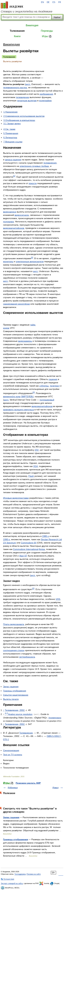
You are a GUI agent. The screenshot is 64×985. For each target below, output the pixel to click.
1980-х (45, 536)
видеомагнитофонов (13, 228)
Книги (17, 36)
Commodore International (25, 549)
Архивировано (54, 718)
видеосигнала (22, 215)
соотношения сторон (13, 650)
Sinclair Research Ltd (51, 539)
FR (59, 2)
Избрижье (13, 787)
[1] (14, 176)
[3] (34, 392)
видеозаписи (9, 212)
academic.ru (12, 5)
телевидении (22, 97)
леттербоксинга (27, 657)
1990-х (6, 539)
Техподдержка (20, 874)
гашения (53, 379)
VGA (35, 466)
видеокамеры (25, 341)
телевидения (50, 163)
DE (48, 2)
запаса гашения (13, 159)
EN (42, 2)
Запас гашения (10, 686)
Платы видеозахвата (13, 624)
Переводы (47, 31)
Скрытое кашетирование (15, 695)
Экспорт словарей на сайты (12, 883)
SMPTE (25, 396)
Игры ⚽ (47, 36)
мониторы (8, 261)
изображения (46, 94)
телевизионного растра (15, 87)
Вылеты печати (11, 699)
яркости (33, 183)
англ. (28, 84)
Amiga (42, 549)
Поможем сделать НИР (28, 783)
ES (54, 2)
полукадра (8, 221)
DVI (37, 450)
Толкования (17, 31)
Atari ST (23, 555)
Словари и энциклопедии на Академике (26, 11)
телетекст (55, 386)
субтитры (44, 386)
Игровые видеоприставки (16, 498)
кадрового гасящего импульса (18, 409)
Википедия (32, 25)
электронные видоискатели (30, 261)
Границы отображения (14, 691)
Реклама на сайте (34, 874)
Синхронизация (11, 750)
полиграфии (45, 100)
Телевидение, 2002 (15, 710)
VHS (58, 599)
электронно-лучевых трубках (34, 166)
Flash (31, 476)
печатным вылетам (27, 100)
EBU (31, 396)
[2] (32, 258)
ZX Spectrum (9, 542)
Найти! (57, 17)
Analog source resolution (20, 714)
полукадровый (47, 400)
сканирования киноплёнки (16, 304)
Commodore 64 (28, 542)
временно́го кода (12, 396)
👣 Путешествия (7, 879)
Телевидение (26, 733)
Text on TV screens (12, 754)
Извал (56, 787)
